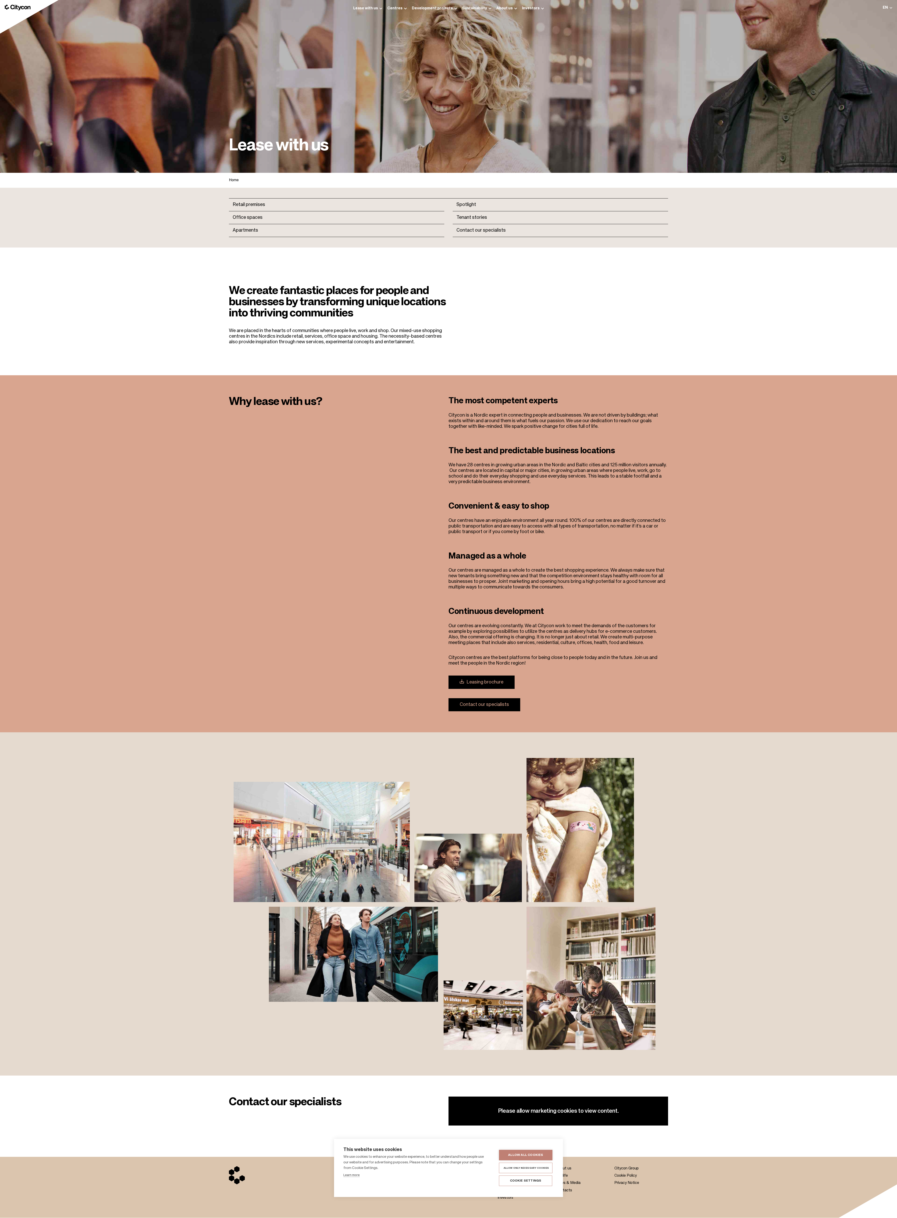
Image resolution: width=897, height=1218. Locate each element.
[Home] (18, 7)
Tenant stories (471, 217)
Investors (505, 1198)
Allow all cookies (525, 1155)
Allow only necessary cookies (526, 1168)
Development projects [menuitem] (432, 8)
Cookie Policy (625, 1176)
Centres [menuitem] (394, 8)
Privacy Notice (626, 1183)
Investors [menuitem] (531, 8)
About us (563, 1168)
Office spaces (248, 217)
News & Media (568, 1183)
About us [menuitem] (504, 8)
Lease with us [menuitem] (365, 8)
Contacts (564, 1190)
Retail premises (249, 204)
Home (234, 180)
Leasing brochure (484, 682)
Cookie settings (525, 1180)
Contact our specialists (481, 230)
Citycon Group (626, 1168)
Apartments (245, 230)
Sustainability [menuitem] (474, 8)
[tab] (887, 7)
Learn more (351, 1175)
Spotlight (466, 204)
